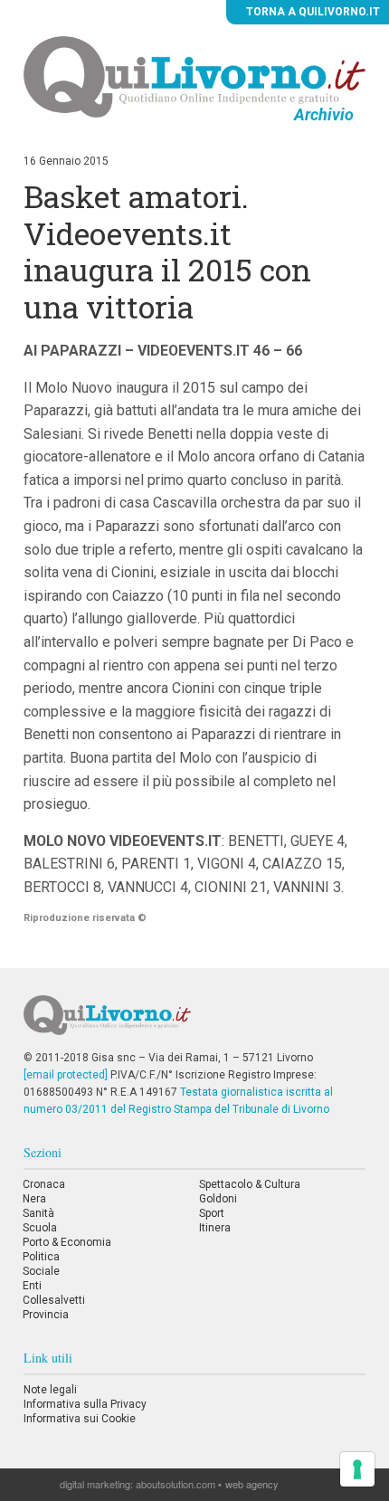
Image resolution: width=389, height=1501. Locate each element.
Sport (211, 1213)
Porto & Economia (67, 1242)
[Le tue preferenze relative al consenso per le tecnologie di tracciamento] (357, 1469)
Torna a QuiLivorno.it (311, 11)
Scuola (40, 1227)
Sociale (41, 1271)
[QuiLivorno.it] (195, 1022)
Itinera (215, 1227)
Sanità (38, 1213)
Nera (34, 1198)
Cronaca (44, 1184)
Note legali (50, 1389)
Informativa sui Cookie (80, 1418)
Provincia (46, 1314)
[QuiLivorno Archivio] (194, 76)
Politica (41, 1256)
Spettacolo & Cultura (249, 1184)
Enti (32, 1285)
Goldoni (218, 1198)
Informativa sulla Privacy (85, 1404)
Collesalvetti (54, 1300)
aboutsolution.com (175, 1484)
